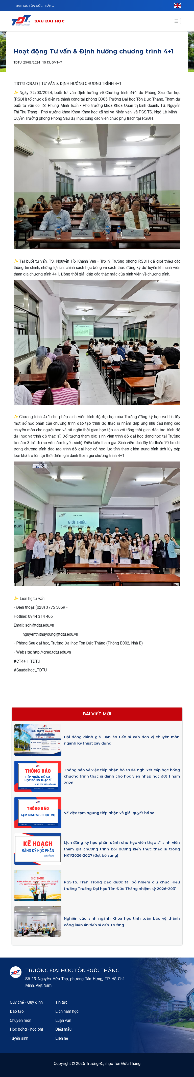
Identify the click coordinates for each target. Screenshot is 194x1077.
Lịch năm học (67, 1011)
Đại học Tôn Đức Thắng (35, 6)
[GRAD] (22, 21)
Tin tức (61, 1002)
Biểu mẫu (63, 1029)
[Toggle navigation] (176, 21)
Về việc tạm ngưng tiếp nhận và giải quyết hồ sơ (109, 813)
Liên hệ (61, 1038)
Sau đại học (49, 21)
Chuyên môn (20, 1020)
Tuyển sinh (19, 1038)
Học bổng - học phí (26, 1029)
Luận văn (63, 1020)
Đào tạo (17, 1011)
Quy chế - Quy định (26, 1002)
